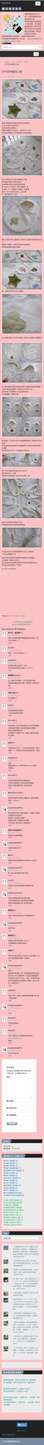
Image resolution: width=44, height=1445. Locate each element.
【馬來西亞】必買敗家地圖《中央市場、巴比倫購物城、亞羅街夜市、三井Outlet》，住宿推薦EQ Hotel (25, 1340)
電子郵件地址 (12, 1108)
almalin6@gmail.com (15, 1038)
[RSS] (6, 8)
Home (7, 62)
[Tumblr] (13, 8)
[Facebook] (20, 8)
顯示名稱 (10, 1101)
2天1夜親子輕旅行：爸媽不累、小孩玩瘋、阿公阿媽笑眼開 (22, 1403)
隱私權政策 (11, 1435)
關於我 (4, 1435)
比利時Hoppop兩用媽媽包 (22, 622)
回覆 (9, 643)
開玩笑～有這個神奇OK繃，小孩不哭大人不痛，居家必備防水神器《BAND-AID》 (25, 1272)
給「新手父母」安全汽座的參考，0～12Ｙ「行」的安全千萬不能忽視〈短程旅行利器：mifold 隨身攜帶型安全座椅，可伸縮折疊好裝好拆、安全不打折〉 (26, 1283)
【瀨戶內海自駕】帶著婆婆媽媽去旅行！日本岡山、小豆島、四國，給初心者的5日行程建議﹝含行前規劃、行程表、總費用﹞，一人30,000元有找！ (26, 1327)
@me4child (22, 1430)
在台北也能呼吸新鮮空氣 (22, 624)
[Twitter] (16, 8)
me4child (11, 76)
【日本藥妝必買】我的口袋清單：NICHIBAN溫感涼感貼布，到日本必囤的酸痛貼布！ (26, 1263)
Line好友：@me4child (11, 41)
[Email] (3, 8)
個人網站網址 (11, 1115)
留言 (9, 1077)
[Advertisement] (22, 594)
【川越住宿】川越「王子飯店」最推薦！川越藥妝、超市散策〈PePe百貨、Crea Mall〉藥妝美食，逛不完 (25, 1351)
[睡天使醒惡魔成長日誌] (12, 23)
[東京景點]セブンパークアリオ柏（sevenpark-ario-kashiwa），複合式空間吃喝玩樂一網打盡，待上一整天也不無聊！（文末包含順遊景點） (25, 1304)
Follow (23, 1425)
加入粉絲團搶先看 (35, 38)
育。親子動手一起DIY (21, 62)
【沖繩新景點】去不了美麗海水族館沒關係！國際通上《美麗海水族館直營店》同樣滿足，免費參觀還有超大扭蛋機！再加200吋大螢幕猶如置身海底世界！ (26, 1251)
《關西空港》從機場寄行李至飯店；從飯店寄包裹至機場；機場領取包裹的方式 (25, 1315)
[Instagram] (10, 8)
